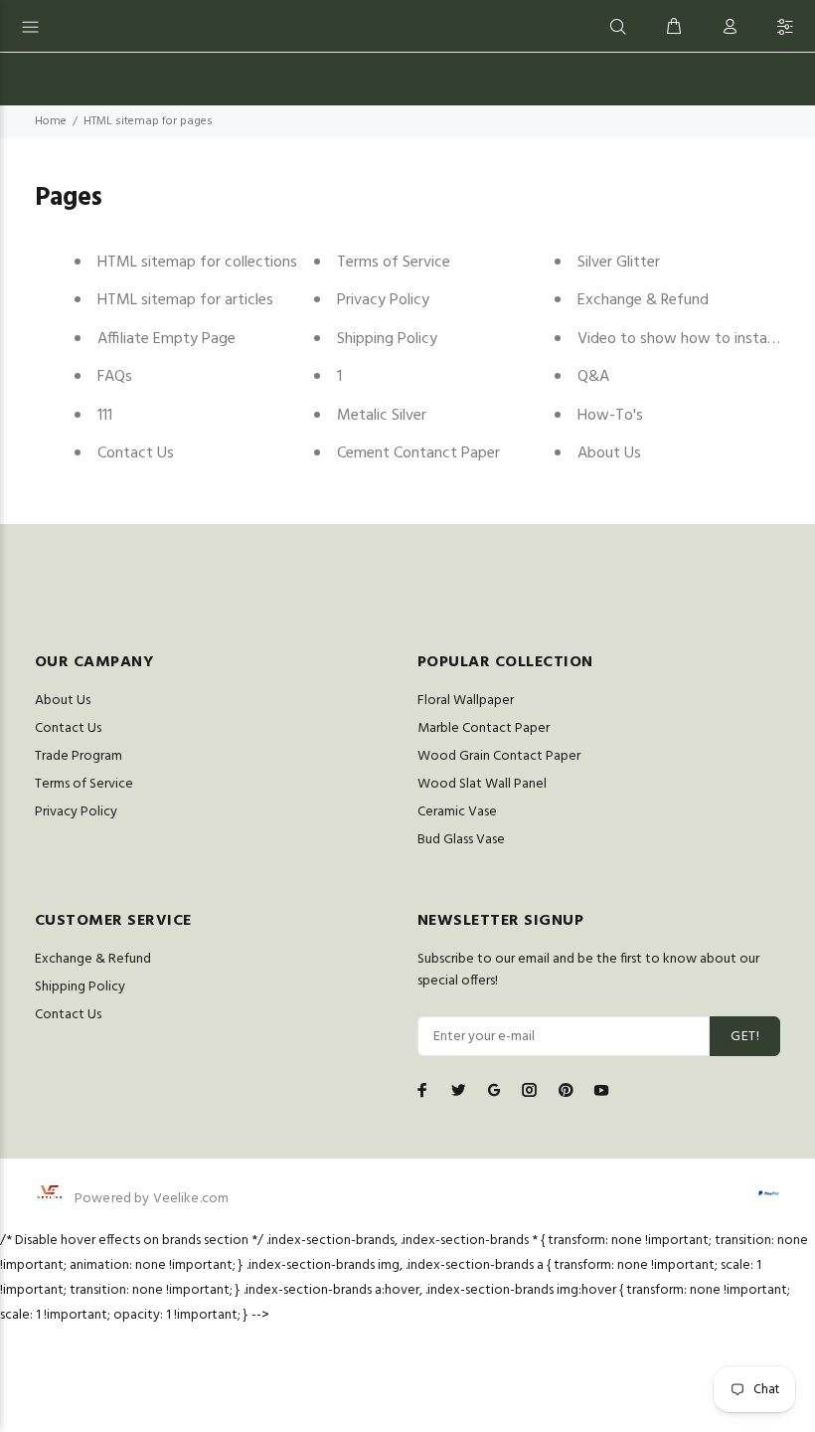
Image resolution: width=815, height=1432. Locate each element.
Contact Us (135, 453)
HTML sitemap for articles (185, 300)
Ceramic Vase (457, 812)
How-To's (610, 416)
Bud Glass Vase (461, 839)
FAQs (114, 377)
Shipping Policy (387, 339)
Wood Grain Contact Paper (498, 756)
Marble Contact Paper (483, 728)
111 (104, 416)
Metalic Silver (381, 416)
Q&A (593, 377)
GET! (745, 1036)
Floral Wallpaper (465, 700)
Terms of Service (393, 262)
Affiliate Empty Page (166, 339)
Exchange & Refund (643, 300)
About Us (609, 453)
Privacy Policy (383, 300)
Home (51, 121)
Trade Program (78, 756)
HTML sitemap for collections (197, 262)
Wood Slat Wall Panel (482, 784)
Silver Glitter (618, 262)
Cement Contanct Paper (418, 453)
